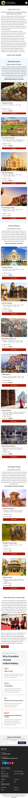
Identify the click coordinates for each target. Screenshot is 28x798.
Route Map (3, 787)
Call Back (3, 779)
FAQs (2, 781)
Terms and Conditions (19, 773)
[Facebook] (3, 763)
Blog (15, 781)
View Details (13, 113)
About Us (3, 771)
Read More (4, 646)
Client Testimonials (18, 771)
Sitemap (16, 787)
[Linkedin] (8, 763)
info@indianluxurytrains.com (10, 758)
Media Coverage (4, 773)
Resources (16, 789)
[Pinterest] (10, 763)
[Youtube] (13, 763)
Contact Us (16, 779)
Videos (2, 789)
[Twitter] (5, 763)
